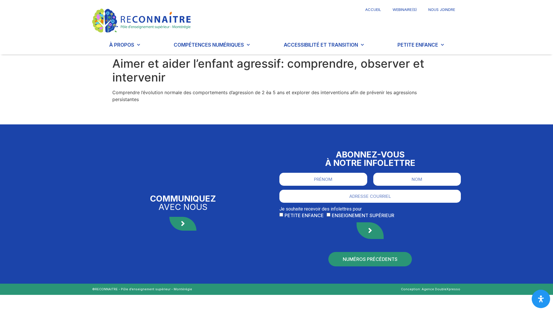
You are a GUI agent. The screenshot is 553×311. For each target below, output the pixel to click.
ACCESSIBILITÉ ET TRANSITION (321, 45)
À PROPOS (121, 45)
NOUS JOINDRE (441, 9)
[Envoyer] (370, 230)
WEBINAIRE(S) (405, 9)
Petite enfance (304, 215)
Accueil (373, 9)
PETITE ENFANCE (417, 45)
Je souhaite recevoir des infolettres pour (320, 209)
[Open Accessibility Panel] (541, 299)
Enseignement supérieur (363, 215)
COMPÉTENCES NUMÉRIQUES (209, 45)
